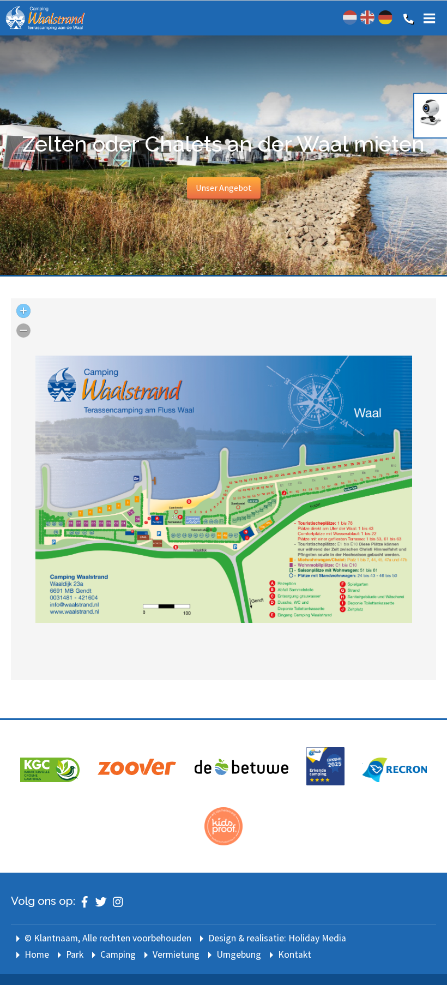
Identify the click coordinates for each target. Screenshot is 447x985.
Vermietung (176, 954)
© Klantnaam (108, 938)
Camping (118, 954)
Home (37, 954)
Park (74, 954)
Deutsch (385, 17)
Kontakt (294, 954)
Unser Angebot (224, 187)
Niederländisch (350, 17)
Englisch (367, 17)
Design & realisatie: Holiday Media (277, 938)
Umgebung (238, 954)
